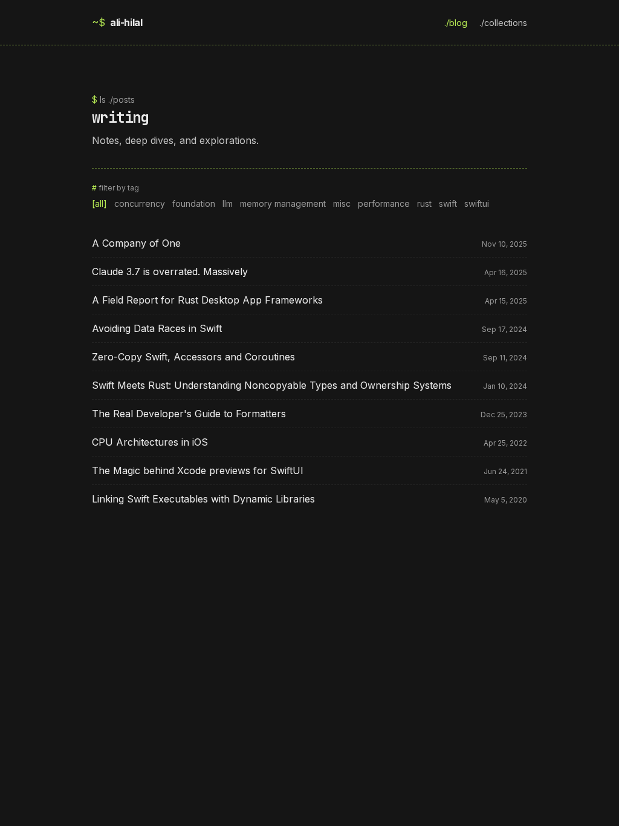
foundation (193, 203)
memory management (283, 203)
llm (227, 203)
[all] (99, 203)
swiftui (476, 203)
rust (424, 203)
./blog (455, 23)
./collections (503, 23)
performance (384, 203)
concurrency (139, 203)
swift (448, 203)
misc (342, 203)
